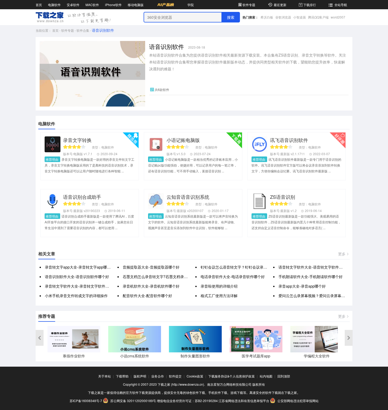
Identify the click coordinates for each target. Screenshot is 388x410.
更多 (342, 253)
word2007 (338, 17)
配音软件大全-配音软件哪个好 (147, 295)
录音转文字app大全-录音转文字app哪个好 (79, 267)
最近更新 (280, 4)
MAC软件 (92, 4)
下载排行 (309, 4)
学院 (190, 4)
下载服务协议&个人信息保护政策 (231, 376)
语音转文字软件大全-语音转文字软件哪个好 (314, 267)
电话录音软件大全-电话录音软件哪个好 (233, 276)
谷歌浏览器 (283, 17)
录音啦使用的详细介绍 (219, 286)
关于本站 (104, 376)
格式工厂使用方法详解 (219, 295)
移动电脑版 (136, 4)
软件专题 (249, 4)
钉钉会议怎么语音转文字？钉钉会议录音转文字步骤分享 (247, 267)
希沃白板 (267, 17)
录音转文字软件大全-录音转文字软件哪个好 (80, 286)
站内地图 (266, 376)
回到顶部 (283, 376)
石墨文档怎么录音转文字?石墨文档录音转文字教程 (164, 276)
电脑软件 (54, 4)
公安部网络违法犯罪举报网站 (298, 400)
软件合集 (83, 30)
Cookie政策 (195, 376)
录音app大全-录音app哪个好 (302, 286)
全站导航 (340, 4)
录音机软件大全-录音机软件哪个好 (151, 286)
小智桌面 (299, 17)
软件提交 (175, 376)
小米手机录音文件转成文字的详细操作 (76, 295)
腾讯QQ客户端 (318, 17)
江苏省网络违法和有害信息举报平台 (244, 400)
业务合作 (157, 376)
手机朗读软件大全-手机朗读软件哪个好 (310, 276)
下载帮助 (122, 376)
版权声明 (140, 376)
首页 (39, 4)
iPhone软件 (113, 4)
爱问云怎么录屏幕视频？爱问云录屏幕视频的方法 (319, 295)
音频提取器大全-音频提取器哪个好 (151, 267)
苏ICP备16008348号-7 (86, 400)
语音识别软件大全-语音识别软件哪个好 (77, 276)
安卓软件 (73, 4)
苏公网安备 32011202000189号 (133, 400)
